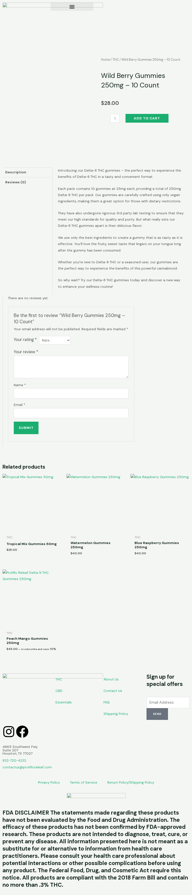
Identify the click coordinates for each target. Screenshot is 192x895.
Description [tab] (15, 172)
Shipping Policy (116, 713)
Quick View (32, 529)
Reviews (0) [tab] (15, 182)
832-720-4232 (14, 760)
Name (20, 385)
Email (19, 404)
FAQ (107, 702)
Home (105, 60)
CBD (59, 690)
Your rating (25, 339)
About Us (111, 679)
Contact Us (113, 690)
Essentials (64, 702)
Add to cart (147, 118)
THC (115, 60)
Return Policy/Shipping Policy (130, 782)
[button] (72, 6)
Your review (26, 351)
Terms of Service (83, 782)
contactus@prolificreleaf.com (27, 767)
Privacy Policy (49, 782)
